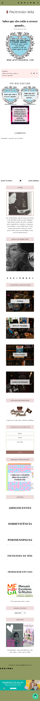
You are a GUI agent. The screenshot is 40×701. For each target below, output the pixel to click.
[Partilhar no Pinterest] (36, 73)
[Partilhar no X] (34, 73)
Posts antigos (34, 181)
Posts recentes (6, 181)
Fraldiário (5, 71)
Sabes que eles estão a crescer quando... (10, 74)
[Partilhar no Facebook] (31, 73)
